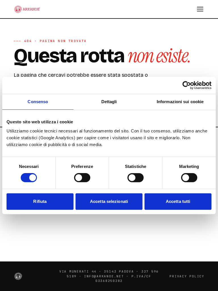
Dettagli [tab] (109, 101)
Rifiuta (40, 201)
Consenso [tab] (38, 101)
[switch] (82, 177)
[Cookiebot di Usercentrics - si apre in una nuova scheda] (186, 85)
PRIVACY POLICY (186, 276)
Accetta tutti (178, 201)
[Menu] (200, 9)
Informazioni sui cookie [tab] (180, 101)
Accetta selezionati (109, 201)
